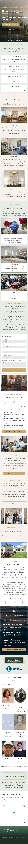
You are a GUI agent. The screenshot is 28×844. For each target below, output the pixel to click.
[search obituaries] (24, 684)
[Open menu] (25, 3)
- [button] (4, 808)
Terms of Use (14, 840)
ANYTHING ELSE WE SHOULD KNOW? (11, 360)
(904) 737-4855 (11, 35)
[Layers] (24, 806)
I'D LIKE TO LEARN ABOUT (8, 355)
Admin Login (21, 840)
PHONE (4, 344)
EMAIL (3, 350)
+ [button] (4, 806)
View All (14, 680)
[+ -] (14, 814)
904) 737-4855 (6, 801)
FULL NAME (5, 339)
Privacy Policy (7, 840)
